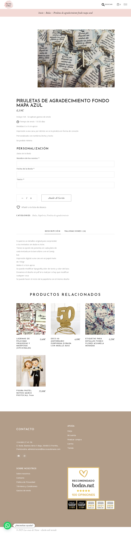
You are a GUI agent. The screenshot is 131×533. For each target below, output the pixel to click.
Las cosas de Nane (31, 530)
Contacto (20, 477)
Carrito (70, 443)
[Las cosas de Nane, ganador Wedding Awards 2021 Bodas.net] (100, 504)
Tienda (70, 448)
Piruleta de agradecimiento (58, 215)
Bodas (34, 215)
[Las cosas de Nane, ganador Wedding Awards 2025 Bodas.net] (71, 504)
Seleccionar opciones (31, 321)
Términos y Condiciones (26, 486)
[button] (7, 525)
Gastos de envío (23, 490)
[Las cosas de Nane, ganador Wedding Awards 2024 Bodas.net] (81, 504)
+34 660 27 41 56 (24, 442)
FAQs (69, 431)
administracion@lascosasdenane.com (44, 449)
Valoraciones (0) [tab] (75, 231)
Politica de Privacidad (25, 482)
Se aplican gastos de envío (39, 116)
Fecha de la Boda (25, 168)
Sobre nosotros (23, 473)
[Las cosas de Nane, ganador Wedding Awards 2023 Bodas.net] (91, 504)
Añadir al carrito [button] (65, 321)
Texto (20, 179)
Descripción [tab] (52, 231)
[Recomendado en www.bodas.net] (83, 483)
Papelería (42, 215)
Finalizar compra (74, 439)
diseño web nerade (49, 530)
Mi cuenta (71, 435)
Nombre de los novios (28, 158)
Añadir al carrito (56, 197)
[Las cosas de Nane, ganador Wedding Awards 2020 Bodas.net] (110, 504)
